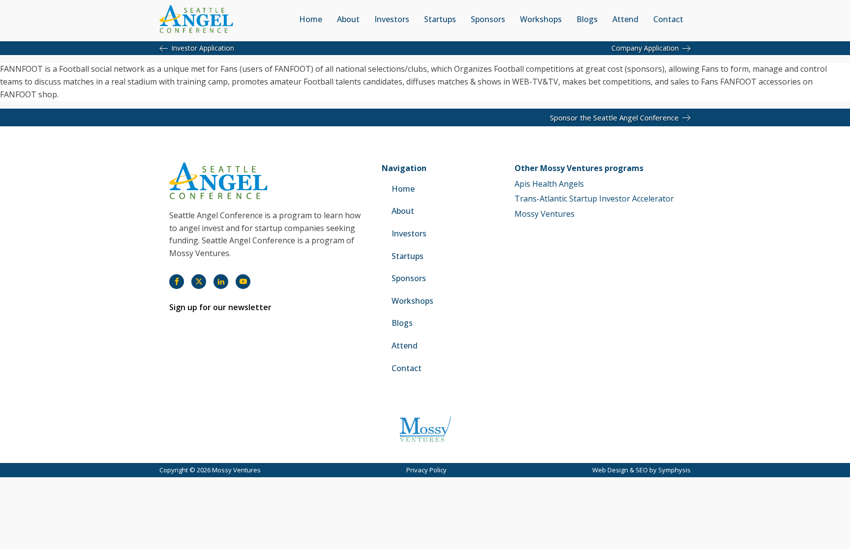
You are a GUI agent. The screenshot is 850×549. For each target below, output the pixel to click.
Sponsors (488, 19)
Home (310, 19)
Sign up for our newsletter (220, 307)
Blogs (587, 19)
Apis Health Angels (549, 183)
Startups (440, 19)
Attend (625, 19)
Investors (391, 19)
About (348, 19)
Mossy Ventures (545, 213)
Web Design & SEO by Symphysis (641, 469)
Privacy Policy (426, 469)
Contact (668, 19)
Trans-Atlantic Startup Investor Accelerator (594, 198)
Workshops (541, 19)
